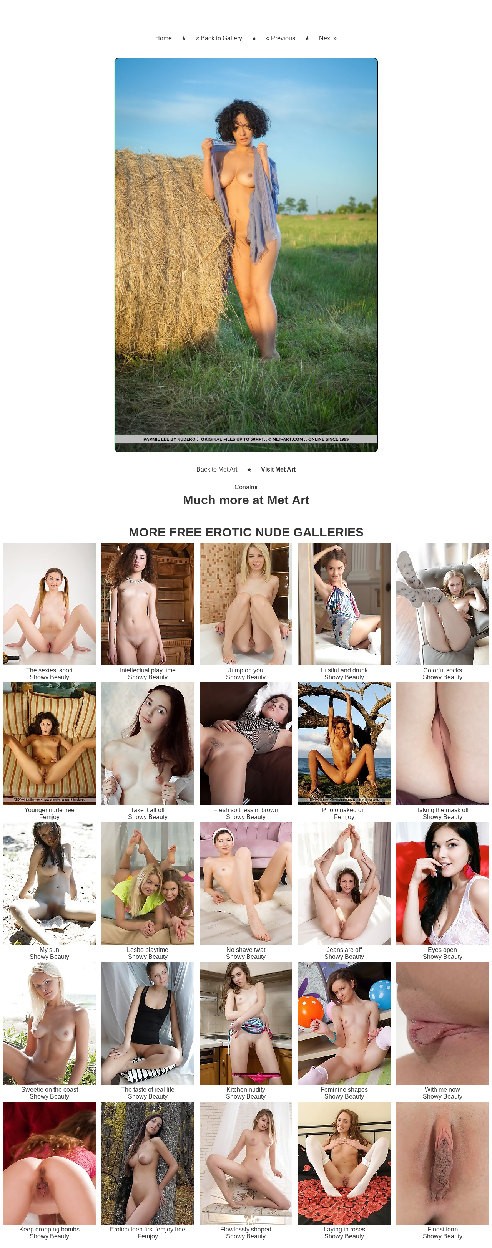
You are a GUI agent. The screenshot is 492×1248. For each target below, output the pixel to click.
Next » (328, 38)
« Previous (280, 38)
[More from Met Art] (246, 258)
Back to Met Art (216, 469)
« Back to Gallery (219, 38)
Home (163, 38)
